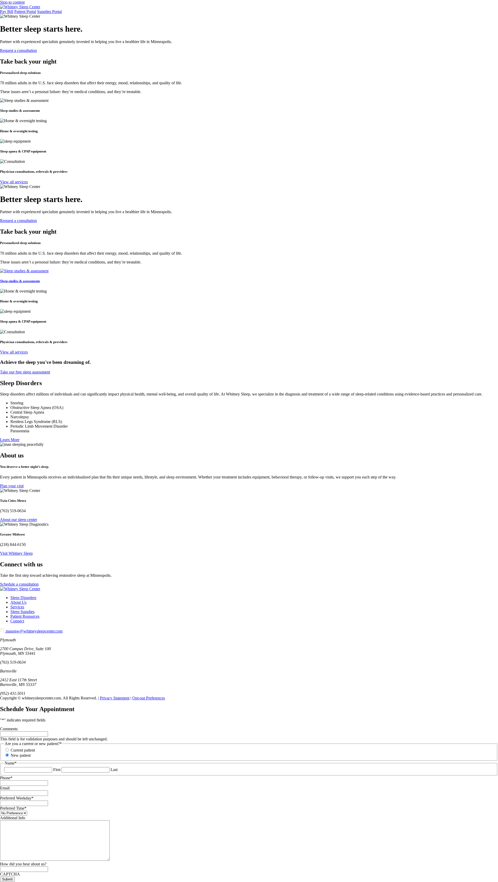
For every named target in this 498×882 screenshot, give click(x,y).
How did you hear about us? (23, 864)
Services (17, 607)
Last (113, 769)
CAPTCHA (10, 874)
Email (5, 788)
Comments (9, 729)
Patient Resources (24, 616)
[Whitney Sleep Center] (20, 7)
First (56, 769)
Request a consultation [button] (18, 50)
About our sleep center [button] (18, 519)
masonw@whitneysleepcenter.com (34, 631)
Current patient (23, 750)
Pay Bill (6, 11)
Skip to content (12, 2)
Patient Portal (25, 11)
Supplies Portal (49, 11)
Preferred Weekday (16, 798)
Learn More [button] (9, 439)
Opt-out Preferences (148, 698)
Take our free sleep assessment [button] (25, 372)
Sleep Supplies (22, 611)
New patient (21, 755)
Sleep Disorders (23, 597)
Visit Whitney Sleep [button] (16, 553)
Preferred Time (13, 808)
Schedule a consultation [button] (19, 584)
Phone (6, 778)
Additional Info (12, 818)
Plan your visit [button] (12, 486)
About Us (18, 602)
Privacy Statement (114, 698)
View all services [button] (14, 182)
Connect (17, 621)
